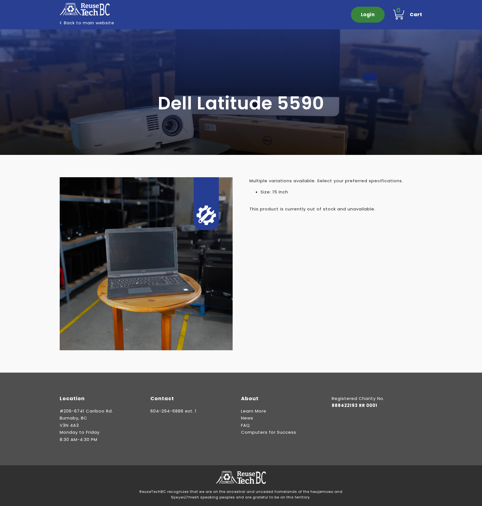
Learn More (253, 411)
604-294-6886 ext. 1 (173, 411)
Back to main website (89, 23)
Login (368, 14)
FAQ (245, 425)
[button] (225, 184)
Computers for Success (268, 432)
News (247, 418)
